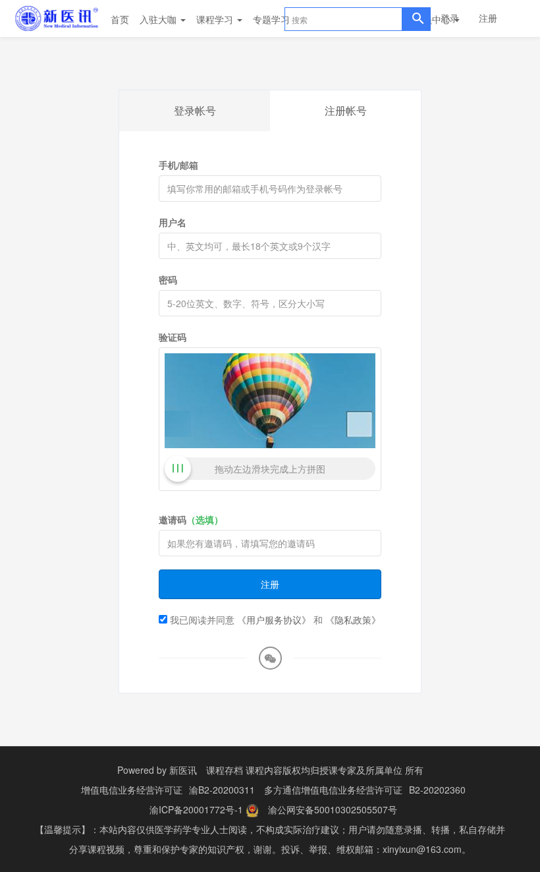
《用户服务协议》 (274, 619)
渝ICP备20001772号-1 (196, 809)
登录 (450, 17)
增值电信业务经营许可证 (131, 789)
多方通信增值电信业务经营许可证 (333, 789)
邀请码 (191, 519)
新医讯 (183, 769)
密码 (168, 279)
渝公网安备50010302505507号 (332, 809)
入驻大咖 (159, 19)
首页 (120, 19)
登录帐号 (195, 110)
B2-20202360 (437, 789)
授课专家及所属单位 (360, 769)
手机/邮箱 (178, 164)
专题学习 (272, 19)
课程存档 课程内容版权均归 (262, 769)
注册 (488, 17)
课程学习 (216, 19)
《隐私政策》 (353, 619)
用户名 (172, 222)
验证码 (172, 336)
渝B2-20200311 (222, 789)
